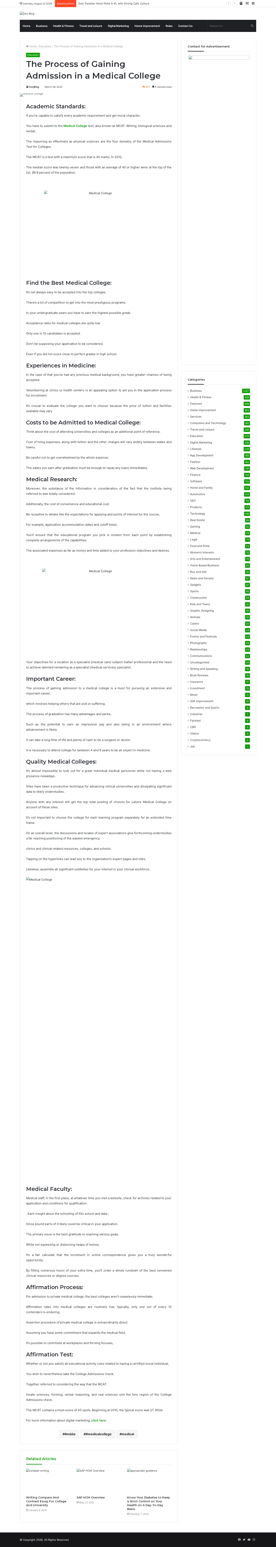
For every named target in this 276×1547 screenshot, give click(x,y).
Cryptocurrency (200, 740)
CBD (193, 727)
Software (196, 481)
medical (128, 1434)
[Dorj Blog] (27, 13)
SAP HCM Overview (91, 1497)
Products (196, 507)
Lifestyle (195, 449)
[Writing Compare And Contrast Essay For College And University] (48, 1481)
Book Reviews (199, 675)
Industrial (196, 714)
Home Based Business (204, 565)
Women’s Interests (202, 552)
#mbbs (70, 1434)
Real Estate (197, 520)
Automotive (197, 494)
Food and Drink (200, 546)
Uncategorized (199, 662)
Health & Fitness (63, 25)
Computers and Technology (208, 423)
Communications (201, 655)
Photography (198, 643)
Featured (196, 403)
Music (194, 694)
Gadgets (195, 584)
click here (98, 1420)
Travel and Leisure (90, 25)
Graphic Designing (202, 610)
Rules (169, 25)
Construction (198, 597)
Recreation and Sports (204, 707)
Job (192, 746)
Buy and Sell (198, 571)
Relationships (198, 649)
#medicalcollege (99, 1434)
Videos (194, 733)
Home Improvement (147, 25)
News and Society (202, 578)
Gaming (195, 526)
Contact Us (185, 25)
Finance (195, 474)
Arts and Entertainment (205, 558)
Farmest (195, 720)
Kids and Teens (200, 604)
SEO (193, 500)
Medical (195, 533)
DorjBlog (34, 86)
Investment (197, 688)
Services (195, 416)
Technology (197, 513)
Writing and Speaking (204, 668)
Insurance (196, 681)
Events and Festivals (203, 636)
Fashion (195, 461)
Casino (194, 623)
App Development (201, 455)
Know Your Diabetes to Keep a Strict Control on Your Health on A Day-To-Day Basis (148, 1503)
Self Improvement (201, 701)
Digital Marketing (118, 25)
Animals (195, 617)
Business (41, 25)
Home (26, 25)
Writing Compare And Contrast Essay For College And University (46, 1501)
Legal (193, 539)
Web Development (202, 468)
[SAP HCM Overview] (99, 1481)
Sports (194, 591)
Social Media (198, 630)
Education (45, 46)
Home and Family (201, 487)
